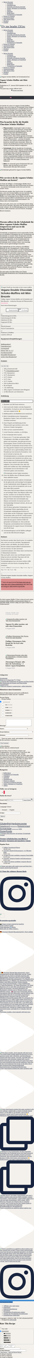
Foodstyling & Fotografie (14, 14)
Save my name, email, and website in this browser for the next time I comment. (16, 739)
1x (2, 366)
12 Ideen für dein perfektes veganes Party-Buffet (18, 855)
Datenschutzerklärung (10, 1309)
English (5, 22)
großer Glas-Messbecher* (9, 357)
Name (2, 728)
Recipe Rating (4, 697)
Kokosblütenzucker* (13, 371)
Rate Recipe (4, 1352)
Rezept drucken (13, 310)
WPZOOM (13, 1320)
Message (3, 725)
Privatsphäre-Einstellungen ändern (14, 1312)
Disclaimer (6, 1310)
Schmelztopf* (5, 348)
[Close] (0, 1327)
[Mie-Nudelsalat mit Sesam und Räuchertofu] (17, 681)
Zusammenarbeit (8, 18)
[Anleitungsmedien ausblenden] (7, 401)
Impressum (6, 1307)
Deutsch (6, 21)
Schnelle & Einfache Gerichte (16, 7)
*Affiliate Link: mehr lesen (11, 1306)
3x (7, 366)
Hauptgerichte (11, 5)
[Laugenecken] (16, 686)
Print (18, 680)
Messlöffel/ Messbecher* (8, 355)
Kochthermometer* (6, 352)
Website (2, 735)
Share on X (3, 680)
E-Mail (2, 813)
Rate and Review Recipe (15, 1352)
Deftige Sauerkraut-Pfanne (11, 847)
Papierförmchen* (6, 346)
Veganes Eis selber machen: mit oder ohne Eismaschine (17, 625)
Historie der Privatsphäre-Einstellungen (15, 1313)
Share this (10, 680)
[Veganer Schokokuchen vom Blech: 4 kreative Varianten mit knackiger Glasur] (17, 835)
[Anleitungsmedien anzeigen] (3, 401)
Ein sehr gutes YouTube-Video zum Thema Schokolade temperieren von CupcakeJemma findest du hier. (16, 273)
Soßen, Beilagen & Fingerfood (16, 8)
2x (4, 366)
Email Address (4, 732)
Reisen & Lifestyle (9, 16)
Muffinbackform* (6, 344)
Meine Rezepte (8, 2)
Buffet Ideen (10, 13)
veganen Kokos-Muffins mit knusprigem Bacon (14, 601)
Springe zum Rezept (18, 90)
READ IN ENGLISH (17, 97)
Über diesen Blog (8, 19)
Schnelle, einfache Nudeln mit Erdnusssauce (17, 858)
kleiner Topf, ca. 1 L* (7, 350)
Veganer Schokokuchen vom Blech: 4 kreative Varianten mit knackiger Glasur (15, 840)
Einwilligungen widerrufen (11, 1315)
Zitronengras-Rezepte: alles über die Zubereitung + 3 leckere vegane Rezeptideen (15, 664)
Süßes (9, 10)
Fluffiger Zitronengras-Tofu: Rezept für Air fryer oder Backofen (16, 643)
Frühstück (10, 3)
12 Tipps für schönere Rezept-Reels (13, 871)
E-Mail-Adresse (5, 1350)
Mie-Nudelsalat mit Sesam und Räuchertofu (13, 683)
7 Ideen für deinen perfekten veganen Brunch (17, 861)
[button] (1, 303)
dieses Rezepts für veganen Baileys (14, 131)
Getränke (10, 11)
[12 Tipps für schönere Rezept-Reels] (17, 868)
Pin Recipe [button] (24, 310)
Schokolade (3, 678)
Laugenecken (4, 684)
